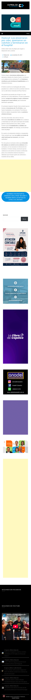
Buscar (5, 215)
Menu (27, 33)
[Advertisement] (15, 176)
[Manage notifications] (4, 696)
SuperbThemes (15, 697)
